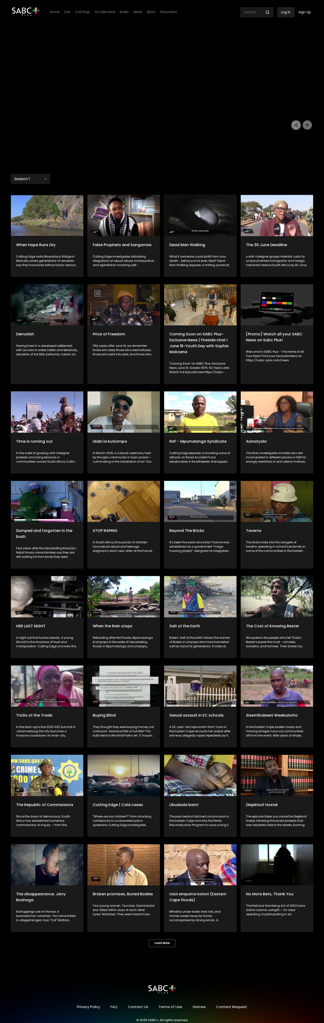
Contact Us (138, 1006)
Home (55, 12)
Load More (162, 943)
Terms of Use (170, 1006)
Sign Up (305, 12)
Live (67, 12)
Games (199, 1006)
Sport (151, 12)
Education (168, 12)
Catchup (82, 12)
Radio (124, 12)
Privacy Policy (88, 1006)
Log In (286, 12)
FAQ (114, 1006)
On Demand (105, 12)
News (138, 12)
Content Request (231, 1006)
